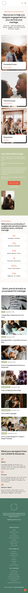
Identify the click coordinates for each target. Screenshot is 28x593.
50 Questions (14, 571)
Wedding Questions (14, 574)
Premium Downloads (14, 538)
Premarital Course (14, 532)
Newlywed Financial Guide (14, 582)
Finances (14, 559)
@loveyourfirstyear (14, 522)
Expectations (14, 553)
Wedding (14, 561)
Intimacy (14, 551)
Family (14, 563)
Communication (14, 555)
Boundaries (14, 580)
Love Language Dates (14, 578)
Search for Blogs (14, 565)
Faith (14, 557)
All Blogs (14, 539)
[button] (25, 3)
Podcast (14, 534)
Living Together (14, 573)
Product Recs (14, 543)
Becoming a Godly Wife (14, 576)
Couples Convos (14, 541)
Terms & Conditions (19, 587)
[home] (4, 3)
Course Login (14, 545)
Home (14, 530)
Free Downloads (14, 536)
